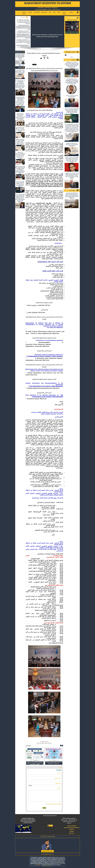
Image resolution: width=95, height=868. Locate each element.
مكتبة (54, 12)
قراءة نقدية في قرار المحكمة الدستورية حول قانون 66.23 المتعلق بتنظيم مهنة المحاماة (20, 184)
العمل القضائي (64, 13)
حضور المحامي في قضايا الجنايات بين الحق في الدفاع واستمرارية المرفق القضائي (23, 31)
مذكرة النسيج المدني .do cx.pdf (36, 110)
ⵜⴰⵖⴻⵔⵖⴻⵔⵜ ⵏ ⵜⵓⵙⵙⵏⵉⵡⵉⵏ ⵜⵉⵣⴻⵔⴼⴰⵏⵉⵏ (47, 7)
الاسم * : (59, 773)
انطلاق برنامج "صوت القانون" (72, 20)
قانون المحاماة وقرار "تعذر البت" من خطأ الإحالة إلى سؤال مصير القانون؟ (20, 129)
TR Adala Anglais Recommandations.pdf (39, 388)
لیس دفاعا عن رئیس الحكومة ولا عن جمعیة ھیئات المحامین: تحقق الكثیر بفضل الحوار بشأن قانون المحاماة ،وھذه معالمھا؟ (47, 36)
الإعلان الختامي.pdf (32, 312)
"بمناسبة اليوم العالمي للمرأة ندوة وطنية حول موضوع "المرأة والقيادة (53, 762)
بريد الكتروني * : (57, 778)
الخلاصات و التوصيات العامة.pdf (35, 305)
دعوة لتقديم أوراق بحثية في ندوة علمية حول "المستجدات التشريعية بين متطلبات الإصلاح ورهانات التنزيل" (34, 763)
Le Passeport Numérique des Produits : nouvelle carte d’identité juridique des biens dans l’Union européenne (20, 56)
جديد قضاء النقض (24, 13)
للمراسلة (30, 12)
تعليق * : (59, 788)
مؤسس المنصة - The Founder (47, 836)
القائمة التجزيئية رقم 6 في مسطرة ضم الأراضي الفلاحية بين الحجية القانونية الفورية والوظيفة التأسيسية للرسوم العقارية (72, 110)
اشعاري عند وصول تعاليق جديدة (54, 804)
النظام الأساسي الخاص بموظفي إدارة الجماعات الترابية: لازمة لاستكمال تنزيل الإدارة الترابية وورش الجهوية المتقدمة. (71, 159)
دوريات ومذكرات (44, 12)
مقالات (59, 12)
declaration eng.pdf (33, 398)
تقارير (50, 12)
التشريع (71, 12)
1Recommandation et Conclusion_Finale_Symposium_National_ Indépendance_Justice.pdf (44, 344)
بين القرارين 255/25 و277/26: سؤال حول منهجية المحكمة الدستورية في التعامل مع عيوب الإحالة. (20, 141)
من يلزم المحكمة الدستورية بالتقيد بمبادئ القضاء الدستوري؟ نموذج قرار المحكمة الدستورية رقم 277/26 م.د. (20, 116)
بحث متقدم (71, 57)
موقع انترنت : (58, 783)
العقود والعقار (37, 12)
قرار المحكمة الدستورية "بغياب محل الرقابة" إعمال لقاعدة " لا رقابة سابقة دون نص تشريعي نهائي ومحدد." (20, 155)
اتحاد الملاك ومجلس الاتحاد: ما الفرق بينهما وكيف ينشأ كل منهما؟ (20, 71)
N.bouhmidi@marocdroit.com (47, 854)
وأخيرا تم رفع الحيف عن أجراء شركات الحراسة (72, 96)
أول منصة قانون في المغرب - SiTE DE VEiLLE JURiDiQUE (47, 10)
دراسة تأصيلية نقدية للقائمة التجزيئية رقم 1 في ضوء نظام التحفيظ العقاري (23, 46)
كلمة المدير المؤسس (72, 17)
